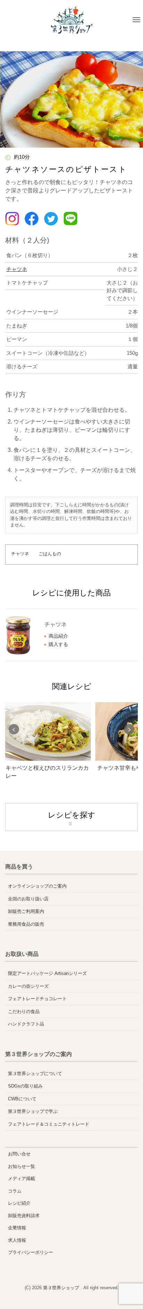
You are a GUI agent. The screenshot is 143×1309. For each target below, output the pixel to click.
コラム (15, 1191)
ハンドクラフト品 (26, 1024)
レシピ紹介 (19, 1203)
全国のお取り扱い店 (28, 898)
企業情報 (17, 1227)
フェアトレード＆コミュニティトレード (48, 1124)
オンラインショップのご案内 (37, 886)
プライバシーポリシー (30, 1252)
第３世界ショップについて (35, 1073)
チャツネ (16, 269)
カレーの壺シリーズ (28, 986)
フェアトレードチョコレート (37, 998)
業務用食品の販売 (26, 924)
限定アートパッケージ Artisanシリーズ (47, 973)
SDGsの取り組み (25, 1086)
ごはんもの (50, 553)
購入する (58, 644)
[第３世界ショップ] (71, 20)
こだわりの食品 (24, 1011)
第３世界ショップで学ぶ (33, 1111)
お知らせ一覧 (21, 1166)
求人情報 (17, 1240)
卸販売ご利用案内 (26, 911)
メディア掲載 (21, 1178)
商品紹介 (58, 636)
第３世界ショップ (62, 1287)
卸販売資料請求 (24, 1215)
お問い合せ (19, 1154)
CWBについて (22, 1098)
